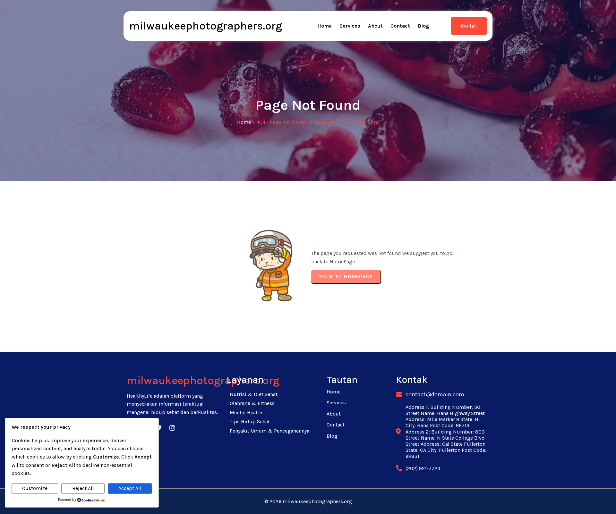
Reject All (83, 488)
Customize (34, 488)
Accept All (129, 488)
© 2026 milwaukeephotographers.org (308, 501)
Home (244, 122)
